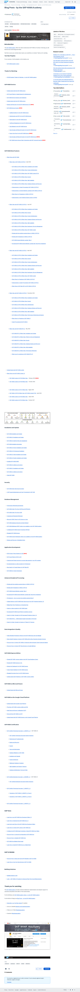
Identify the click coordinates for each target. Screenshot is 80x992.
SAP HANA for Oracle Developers (14, 570)
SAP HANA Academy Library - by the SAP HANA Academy (27, 895)
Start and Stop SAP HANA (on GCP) (14, 713)
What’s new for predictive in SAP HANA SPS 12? (22, 354)
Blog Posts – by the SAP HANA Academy (26, 898)
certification (13, 963)
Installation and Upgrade (15, 756)
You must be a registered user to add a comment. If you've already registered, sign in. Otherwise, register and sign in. (25, 979)
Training (11, 26)
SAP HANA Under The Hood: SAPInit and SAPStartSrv (18, 509)
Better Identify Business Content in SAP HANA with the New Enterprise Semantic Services (26, 639)
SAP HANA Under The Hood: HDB (14, 512)
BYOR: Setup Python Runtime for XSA (15, 553)
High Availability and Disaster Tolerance (18, 766)
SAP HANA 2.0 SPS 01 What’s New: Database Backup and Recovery (27, 265)
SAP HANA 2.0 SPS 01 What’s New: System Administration (24, 262)
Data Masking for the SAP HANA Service (18, 126)
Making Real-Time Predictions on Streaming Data (17, 604)
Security (11, 745)
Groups (29, 1)
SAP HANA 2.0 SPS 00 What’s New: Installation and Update (25, 297)
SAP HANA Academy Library (13, 63)
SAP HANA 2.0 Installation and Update (15, 437)
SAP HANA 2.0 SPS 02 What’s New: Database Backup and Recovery (27, 219)
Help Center (51, 1)
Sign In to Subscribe (69, 7)
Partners (41, 1)
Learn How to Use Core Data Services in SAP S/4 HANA (19, 862)
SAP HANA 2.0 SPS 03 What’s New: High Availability (23, 180)
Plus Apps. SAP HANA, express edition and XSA (17, 707)
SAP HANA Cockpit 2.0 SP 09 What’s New (19, 378)
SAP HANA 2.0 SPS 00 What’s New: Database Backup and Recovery (27, 308)
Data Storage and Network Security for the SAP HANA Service (23, 129)
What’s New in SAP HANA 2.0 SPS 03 (18, 161)
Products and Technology (21, 1)
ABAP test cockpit (57, 36)
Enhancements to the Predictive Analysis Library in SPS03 (24, 197)
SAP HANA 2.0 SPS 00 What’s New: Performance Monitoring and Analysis (28, 315)
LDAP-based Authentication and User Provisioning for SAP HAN (21, 492)
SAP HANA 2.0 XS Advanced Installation (15, 451)
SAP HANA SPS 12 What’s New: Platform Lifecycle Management (26, 336)
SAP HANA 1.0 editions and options (14, 471)
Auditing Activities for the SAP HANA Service (19, 112)
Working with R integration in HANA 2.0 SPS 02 (22, 236)
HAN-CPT (18, 963)
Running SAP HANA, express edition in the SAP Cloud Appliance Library (22, 659)
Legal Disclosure (23, 989)
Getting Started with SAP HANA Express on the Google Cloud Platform (22, 717)
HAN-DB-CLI (28, 963)
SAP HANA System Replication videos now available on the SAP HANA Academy (24, 536)
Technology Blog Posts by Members (62, 77)
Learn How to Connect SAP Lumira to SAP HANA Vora (18, 827)
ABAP (55, 34)
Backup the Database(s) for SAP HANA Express (17, 666)
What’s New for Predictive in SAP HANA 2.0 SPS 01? (23, 279)
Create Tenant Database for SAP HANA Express (17, 669)
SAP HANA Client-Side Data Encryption (15, 488)
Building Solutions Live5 (12, 875)
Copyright (17, 989)
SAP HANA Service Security (13, 108)
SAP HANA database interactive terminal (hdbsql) (17, 522)
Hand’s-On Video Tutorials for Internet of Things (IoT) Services (20, 622)
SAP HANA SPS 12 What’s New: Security (20, 340)
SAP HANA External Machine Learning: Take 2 (22, 240)
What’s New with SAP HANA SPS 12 (17, 328)
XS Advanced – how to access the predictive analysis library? (20, 598)
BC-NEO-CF (7, 963)
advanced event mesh (58, 38)
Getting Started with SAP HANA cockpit (15, 370)
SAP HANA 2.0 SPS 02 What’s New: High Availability (23, 223)
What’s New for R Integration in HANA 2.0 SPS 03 (22, 194)
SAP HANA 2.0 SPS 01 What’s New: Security (21, 258)
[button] (70, 18)
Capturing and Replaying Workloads (15, 516)
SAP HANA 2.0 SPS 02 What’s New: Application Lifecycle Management (27, 226)
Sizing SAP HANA (10, 475)
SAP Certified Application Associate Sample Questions (21, 781)
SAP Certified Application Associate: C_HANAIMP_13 (18, 776)
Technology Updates (44, 24)
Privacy (5, 989)
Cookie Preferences (42, 989)
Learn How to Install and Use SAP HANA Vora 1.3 (17, 820)
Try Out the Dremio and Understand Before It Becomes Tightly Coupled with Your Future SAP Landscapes (63, 81)
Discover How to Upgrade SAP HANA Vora (16, 838)
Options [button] (64, 9)
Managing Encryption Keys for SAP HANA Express (18, 673)
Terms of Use (11, 989)
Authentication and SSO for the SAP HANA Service (20, 116)
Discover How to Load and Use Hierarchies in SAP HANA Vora (20, 834)
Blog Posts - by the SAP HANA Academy (23, 7)
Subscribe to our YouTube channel (14, 903)
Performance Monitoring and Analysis (15, 505)
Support (35, 989)
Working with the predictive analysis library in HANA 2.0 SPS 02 (25, 233)
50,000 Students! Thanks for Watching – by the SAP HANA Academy (22, 77)
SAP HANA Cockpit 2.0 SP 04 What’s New (19, 400)
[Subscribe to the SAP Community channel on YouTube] (72, 989)
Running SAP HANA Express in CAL (14, 662)
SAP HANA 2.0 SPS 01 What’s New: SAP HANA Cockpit (24, 275)
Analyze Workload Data (58, 40)
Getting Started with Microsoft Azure (15, 690)
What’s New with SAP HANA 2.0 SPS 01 (18, 250)
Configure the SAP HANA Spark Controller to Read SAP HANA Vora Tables (23, 831)
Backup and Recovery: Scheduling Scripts (16, 540)
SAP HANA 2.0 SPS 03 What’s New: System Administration (24, 170)
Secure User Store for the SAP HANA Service (19, 133)
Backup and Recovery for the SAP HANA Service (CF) (18, 104)
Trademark (30, 989)
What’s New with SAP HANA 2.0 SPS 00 (18, 293)
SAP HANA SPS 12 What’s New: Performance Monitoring (24, 350)
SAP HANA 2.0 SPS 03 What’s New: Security (21, 176)
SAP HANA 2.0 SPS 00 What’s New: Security (21, 301)
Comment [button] (47, 968)
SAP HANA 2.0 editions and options (14, 464)
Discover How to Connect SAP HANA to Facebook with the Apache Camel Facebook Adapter (27, 642)
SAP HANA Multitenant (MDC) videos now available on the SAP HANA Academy (24, 526)
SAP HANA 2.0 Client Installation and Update (16, 454)
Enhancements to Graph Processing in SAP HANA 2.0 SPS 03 (25, 187)
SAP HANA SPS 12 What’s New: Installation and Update (24, 333)
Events (45, 1)
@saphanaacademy (20, 910)
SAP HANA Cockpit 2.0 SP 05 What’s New (19, 396)
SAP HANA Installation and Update (14, 433)
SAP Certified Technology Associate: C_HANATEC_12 (18, 788)
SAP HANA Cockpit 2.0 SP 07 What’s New (19, 389)
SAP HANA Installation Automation (14, 444)
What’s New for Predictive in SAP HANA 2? (21, 318)
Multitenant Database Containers (17, 763)
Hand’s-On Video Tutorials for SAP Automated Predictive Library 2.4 (22, 615)
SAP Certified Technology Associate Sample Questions (21, 735)
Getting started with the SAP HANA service (16, 90)
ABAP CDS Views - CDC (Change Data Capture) (66, 34)
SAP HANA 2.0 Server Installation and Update (17, 447)
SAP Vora (6, 26)
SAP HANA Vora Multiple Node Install (15, 841)
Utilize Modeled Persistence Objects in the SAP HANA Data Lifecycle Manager (24, 635)
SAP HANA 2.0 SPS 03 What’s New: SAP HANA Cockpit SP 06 (25, 173)
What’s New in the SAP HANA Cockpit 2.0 (16, 373)
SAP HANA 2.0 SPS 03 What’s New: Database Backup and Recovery (27, 183)
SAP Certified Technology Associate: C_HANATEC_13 (18, 730)
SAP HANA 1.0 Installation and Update (15, 468)
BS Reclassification (67, 40)
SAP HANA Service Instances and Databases (16, 97)
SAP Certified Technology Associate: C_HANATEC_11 (18, 803)
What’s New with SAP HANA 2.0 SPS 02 (18, 204)
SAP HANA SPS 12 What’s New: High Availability (22, 347)
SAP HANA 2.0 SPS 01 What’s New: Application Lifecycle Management (27, 272)
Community (12, 1)
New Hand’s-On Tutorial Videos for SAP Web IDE (18, 567)
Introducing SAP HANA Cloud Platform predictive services (19, 611)
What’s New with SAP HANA (13, 157)
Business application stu (58, 45)
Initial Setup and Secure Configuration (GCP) (16, 710)
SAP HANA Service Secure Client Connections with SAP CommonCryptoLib (26, 140)
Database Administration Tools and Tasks (19, 770)
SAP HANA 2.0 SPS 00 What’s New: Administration (23, 304)
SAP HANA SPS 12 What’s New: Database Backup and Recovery (26, 343)
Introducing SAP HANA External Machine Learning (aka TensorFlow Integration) (29, 243)
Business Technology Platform (59, 47)
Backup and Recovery (14, 742)
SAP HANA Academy (10, 47)
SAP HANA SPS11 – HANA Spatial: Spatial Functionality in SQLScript (21, 618)
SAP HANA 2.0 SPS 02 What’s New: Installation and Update (25, 166)
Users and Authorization (15, 749)
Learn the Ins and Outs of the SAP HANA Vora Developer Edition (21, 824)
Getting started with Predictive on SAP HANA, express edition (20, 676)
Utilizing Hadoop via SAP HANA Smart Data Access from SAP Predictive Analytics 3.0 (25, 601)
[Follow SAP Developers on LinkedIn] (74, 989)
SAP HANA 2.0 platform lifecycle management (17, 440)
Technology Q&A (58, 71)
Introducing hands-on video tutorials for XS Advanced (18, 563)
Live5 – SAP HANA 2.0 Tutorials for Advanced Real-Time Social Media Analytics (24, 879)
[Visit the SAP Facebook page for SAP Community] (68, 989)
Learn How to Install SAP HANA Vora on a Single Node (19, 844)
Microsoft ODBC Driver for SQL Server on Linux (17, 519)
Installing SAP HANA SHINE (13, 461)
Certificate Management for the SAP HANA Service (20, 123)
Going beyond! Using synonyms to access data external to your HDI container (24, 560)
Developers (35, 1)
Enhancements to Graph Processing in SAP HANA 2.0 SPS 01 (25, 282)
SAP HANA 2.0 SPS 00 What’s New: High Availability (23, 311)
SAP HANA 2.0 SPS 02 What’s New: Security (21, 212)
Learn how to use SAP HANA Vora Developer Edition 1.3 (19, 817)
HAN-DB (22, 963)
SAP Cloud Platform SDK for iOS (14, 557)
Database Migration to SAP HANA (17, 752)
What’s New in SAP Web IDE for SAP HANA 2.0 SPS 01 (24, 286)
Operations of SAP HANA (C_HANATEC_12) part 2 (21, 796)
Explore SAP (67, 1)
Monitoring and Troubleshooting (16, 739)
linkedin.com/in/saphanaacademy (23, 906)
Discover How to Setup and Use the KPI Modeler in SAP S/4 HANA (21, 858)
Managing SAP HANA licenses (13, 533)
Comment (9, 982)
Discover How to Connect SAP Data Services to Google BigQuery (21, 646)
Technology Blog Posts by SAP (61, 58)
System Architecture (14, 759)
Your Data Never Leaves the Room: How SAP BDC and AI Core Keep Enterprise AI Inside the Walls (63, 62)
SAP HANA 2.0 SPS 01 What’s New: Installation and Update (25, 255)
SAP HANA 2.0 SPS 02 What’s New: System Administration (24, 216)
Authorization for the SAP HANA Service (18, 119)
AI (64, 38)
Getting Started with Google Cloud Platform (16, 703)
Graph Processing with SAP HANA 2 (20, 321)
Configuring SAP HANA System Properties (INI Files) (18, 529)
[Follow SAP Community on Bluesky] (70, 989)
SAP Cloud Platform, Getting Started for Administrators (19, 94)
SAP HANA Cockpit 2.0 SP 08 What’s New (19, 381)
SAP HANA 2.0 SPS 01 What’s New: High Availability (23, 269)
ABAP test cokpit (65, 36)
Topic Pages (57, 1)
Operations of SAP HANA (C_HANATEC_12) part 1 (21, 793)
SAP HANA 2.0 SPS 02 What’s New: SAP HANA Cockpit (24, 229)
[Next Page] (65, 48)
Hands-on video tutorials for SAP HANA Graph (17, 608)
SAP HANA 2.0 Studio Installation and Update (17, 458)
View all (55, 133)
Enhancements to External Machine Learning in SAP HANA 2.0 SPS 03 (27, 190)
